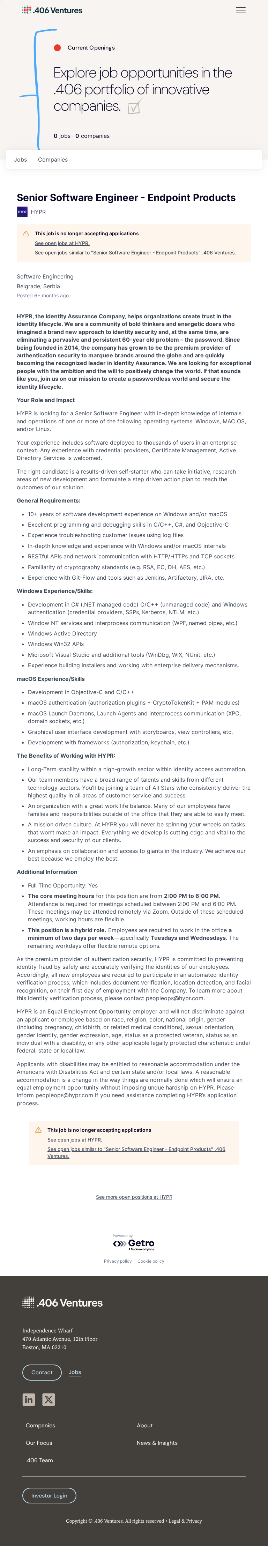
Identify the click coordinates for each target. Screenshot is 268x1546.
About (145, 1425)
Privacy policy (118, 1261)
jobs (20, 159)
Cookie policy (150, 1261)
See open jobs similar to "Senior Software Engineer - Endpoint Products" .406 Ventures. (135, 252)
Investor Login (49, 1495)
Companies (40, 1425)
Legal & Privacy (185, 1521)
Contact (42, 1372)
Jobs (75, 1372)
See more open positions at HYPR (134, 1197)
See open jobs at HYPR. (62, 243)
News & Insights (157, 1443)
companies (53, 159)
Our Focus (39, 1443)
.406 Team (39, 1460)
